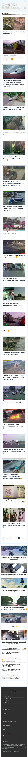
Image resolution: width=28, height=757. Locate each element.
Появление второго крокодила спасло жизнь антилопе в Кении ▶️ (14, 353)
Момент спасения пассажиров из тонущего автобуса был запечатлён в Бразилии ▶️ (13, 208)
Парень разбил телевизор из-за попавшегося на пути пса (11, 665)
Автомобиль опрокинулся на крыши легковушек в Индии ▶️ (13, 232)
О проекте (5, 717)
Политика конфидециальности (9, 721)
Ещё (25, 648)
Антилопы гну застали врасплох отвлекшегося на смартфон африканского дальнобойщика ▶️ (12, 303)
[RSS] (8, 13)
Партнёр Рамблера (7, 732)
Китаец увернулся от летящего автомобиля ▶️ (14, 574)
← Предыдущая (5, 537)
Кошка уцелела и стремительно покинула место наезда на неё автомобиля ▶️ (12, 659)
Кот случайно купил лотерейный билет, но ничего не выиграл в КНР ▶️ (14, 500)
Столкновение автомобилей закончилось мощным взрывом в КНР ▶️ (14, 426)
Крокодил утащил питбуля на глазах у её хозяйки (10, 653)
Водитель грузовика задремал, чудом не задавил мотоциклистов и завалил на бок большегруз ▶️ (13, 377)
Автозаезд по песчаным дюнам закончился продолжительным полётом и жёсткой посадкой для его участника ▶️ (13, 83)
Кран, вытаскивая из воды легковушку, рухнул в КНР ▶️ (14, 32)
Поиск (26, 0)
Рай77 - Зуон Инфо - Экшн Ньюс (9, 751)
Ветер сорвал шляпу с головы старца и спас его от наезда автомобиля (14, 108)
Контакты (5, 713)
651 (3, 539)
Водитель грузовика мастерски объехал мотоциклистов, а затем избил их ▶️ (12, 328)
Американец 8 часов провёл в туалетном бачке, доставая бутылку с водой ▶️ (13, 158)
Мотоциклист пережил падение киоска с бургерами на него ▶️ (11, 670)
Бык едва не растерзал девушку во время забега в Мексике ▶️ (12, 675)
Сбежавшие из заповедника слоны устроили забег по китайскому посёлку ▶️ (14, 132)
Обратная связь (6, 709)
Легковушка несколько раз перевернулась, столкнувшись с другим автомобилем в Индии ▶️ (12, 476)
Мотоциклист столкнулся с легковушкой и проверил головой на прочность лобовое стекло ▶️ (13, 183)
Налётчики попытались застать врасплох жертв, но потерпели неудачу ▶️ (14, 525)
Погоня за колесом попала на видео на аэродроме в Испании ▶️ (14, 256)
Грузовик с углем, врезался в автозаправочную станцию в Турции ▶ (14, 279)
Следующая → (12, 537)
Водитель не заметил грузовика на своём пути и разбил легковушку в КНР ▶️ (14, 451)
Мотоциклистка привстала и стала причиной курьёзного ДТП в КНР (12, 401)
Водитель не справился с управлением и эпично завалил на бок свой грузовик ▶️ (14, 57)
